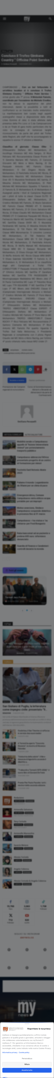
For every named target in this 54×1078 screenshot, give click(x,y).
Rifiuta (27, 1064)
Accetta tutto (27, 1070)
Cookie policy (24, 1052)
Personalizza (27, 1058)
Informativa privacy (9, 1052)
